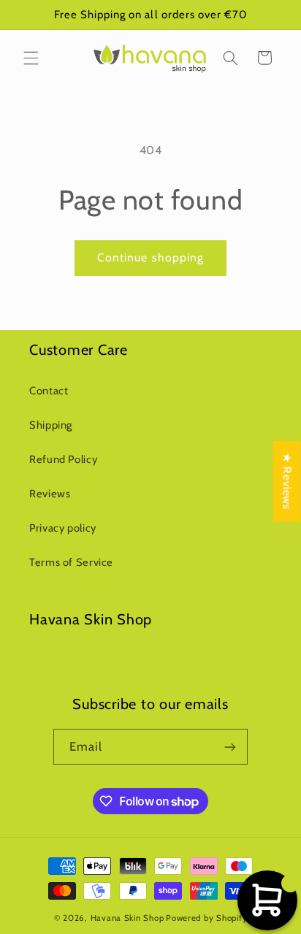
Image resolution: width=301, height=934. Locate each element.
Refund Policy (63, 459)
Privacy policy (62, 528)
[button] (30, 57)
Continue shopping (150, 257)
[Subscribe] (230, 747)
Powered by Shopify (206, 918)
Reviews (49, 493)
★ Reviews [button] (287, 481)
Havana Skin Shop (127, 918)
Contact (48, 390)
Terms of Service (71, 562)
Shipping (50, 425)
